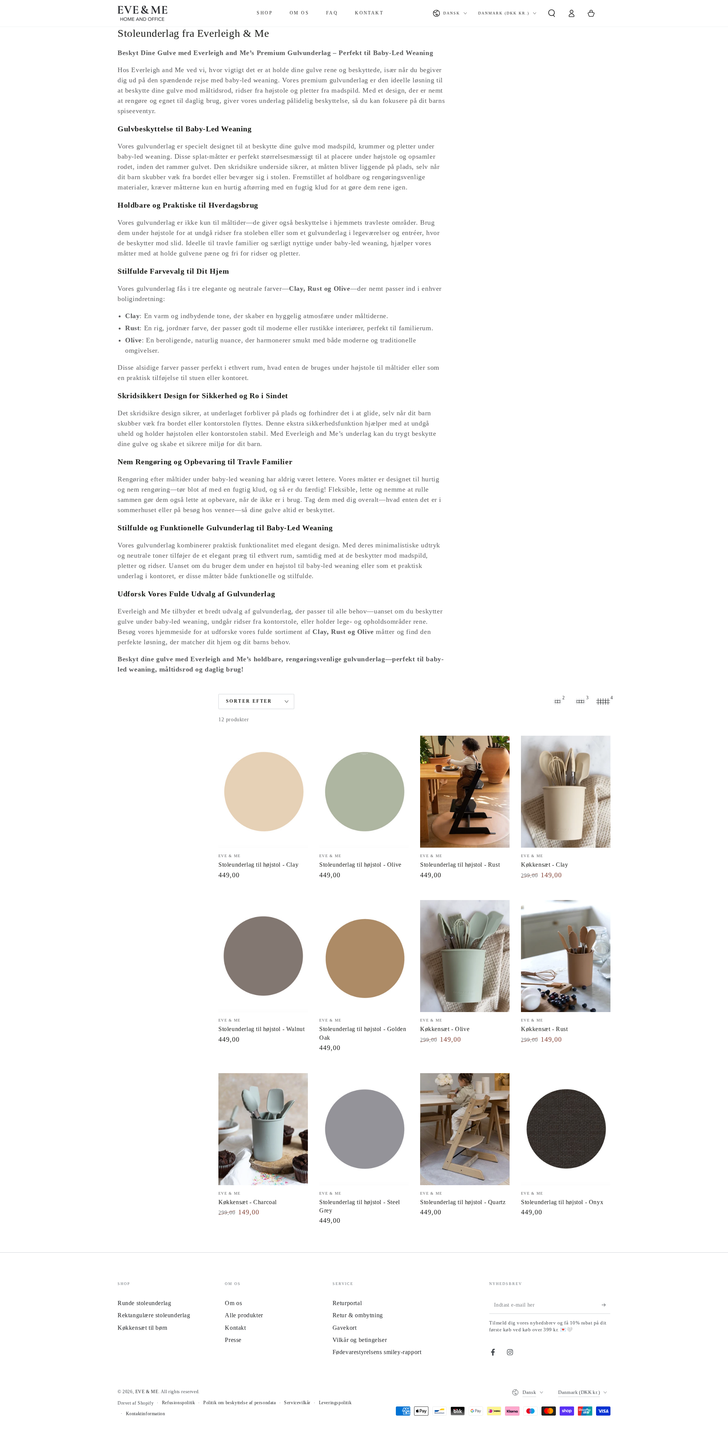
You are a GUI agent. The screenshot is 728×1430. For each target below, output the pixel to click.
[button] (552, 13)
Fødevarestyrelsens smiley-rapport (377, 1352)
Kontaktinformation (145, 1413)
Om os (233, 1303)
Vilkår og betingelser (360, 1340)
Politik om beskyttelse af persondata (239, 1402)
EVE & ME (146, 1391)
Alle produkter (244, 1315)
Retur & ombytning (358, 1315)
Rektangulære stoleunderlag (154, 1315)
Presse (233, 1340)
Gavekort (345, 1327)
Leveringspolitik (335, 1402)
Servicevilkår (297, 1402)
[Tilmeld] (606, 1305)
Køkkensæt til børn (143, 1327)
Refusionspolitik (178, 1402)
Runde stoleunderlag (144, 1303)
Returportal (347, 1303)
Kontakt (235, 1327)
